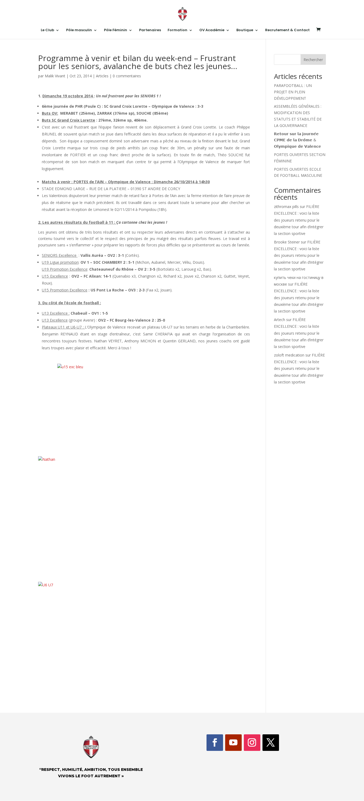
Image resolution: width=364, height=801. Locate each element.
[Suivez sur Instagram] (252, 742)
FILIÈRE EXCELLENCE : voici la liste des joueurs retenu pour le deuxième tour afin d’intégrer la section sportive (298, 220)
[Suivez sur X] (270, 742)
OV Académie (211, 30)
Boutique (244, 30)
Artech (279, 319)
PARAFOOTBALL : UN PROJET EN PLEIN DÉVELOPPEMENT (293, 92)
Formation (177, 30)
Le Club (47, 30)
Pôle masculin (79, 30)
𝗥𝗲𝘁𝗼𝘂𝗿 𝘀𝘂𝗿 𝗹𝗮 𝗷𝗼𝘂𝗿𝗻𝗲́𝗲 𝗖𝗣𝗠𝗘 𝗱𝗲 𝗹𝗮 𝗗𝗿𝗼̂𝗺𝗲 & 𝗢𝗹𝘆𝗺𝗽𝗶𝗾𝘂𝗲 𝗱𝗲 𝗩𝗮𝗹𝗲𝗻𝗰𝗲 (297, 140)
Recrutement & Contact (287, 30)
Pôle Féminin (115, 30)
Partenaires (150, 30)
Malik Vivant (55, 75)
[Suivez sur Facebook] (215, 742)
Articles (102, 75)
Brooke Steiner (287, 242)
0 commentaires (127, 75)
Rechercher (313, 59)
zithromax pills (286, 206)
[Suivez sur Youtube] (233, 742)
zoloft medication (289, 355)
